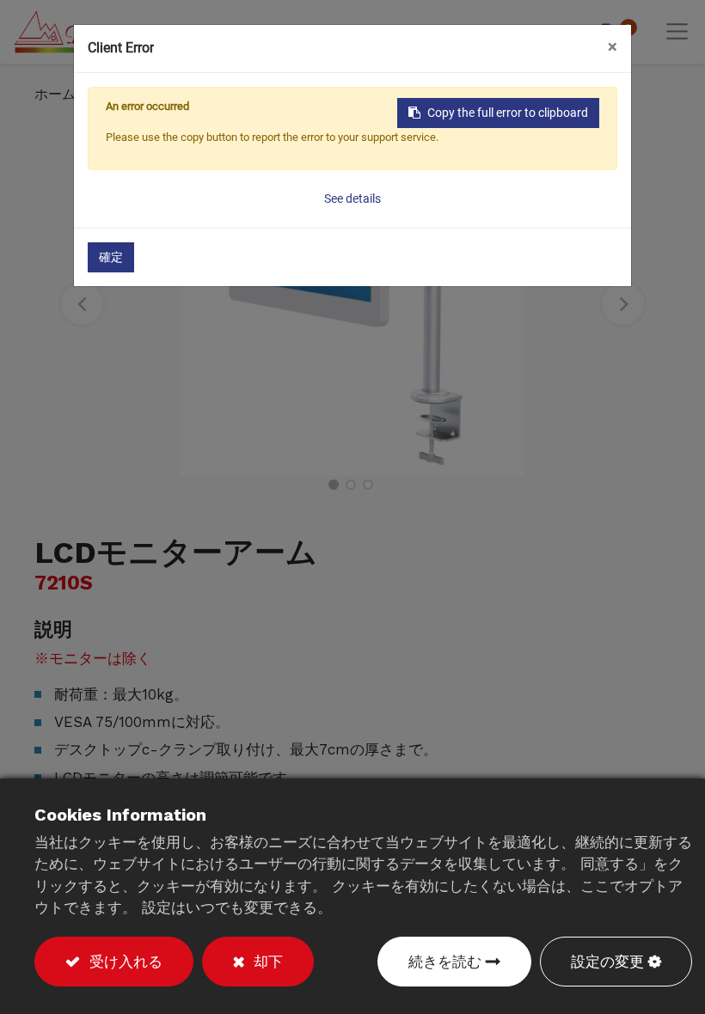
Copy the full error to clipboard (507, 112)
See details (352, 198)
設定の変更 (607, 961)
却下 (265, 961)
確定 (111, 257)
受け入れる (123, 961)
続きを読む (444, 961)
